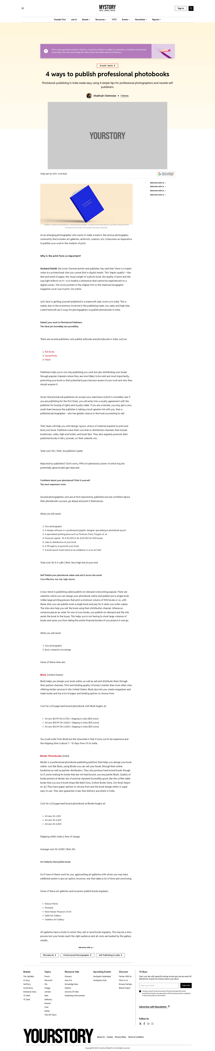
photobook (48, 955)
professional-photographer (76, 955)
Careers (110, 1037)
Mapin (48, 359)
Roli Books (49, 351)
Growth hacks (106, 66)
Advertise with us (85, 947)
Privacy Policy (120, 1037)
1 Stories (124, 95)
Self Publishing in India (109, 955)
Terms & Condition (136, 1037)
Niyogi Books (51, 355)
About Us (101, 1037)
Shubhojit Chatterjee (105, 96)
